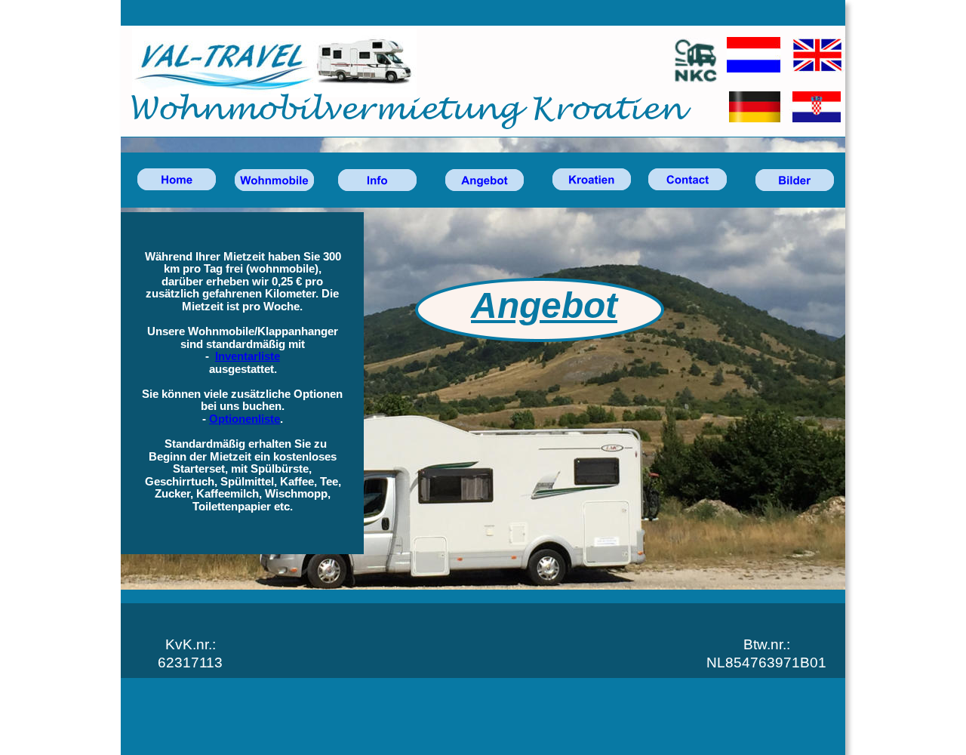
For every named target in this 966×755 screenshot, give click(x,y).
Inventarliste (247, 356)
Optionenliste (244, 419)
